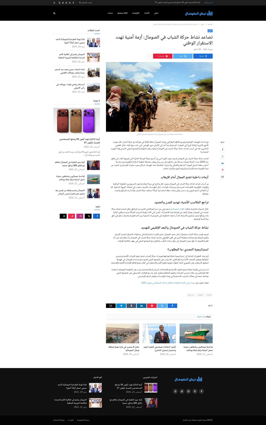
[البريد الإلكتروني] (222, 176)
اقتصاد (146, 13)
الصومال (200, 294)
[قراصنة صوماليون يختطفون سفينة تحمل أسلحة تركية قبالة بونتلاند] (196, 333)
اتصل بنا (71, 420)
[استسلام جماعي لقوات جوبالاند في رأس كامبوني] (93, 87)
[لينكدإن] (222, 163)
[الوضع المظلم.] (54, 3)
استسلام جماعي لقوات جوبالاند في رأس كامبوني (70, 86)
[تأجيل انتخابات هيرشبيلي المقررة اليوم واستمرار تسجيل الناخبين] (159, 333)
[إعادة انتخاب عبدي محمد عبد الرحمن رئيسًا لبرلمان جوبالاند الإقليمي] (93, 72)
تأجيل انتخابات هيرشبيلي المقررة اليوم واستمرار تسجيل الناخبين (160, 349)
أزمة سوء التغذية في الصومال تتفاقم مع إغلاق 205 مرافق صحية (70, 164)
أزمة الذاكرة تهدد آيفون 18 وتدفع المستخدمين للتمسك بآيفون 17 (177, 2)
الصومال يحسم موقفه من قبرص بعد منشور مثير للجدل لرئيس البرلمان (70, 192)
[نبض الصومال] (199, 13)
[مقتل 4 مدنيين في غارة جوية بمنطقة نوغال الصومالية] (122, 333)
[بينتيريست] (222, 169)
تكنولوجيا (136, 13)
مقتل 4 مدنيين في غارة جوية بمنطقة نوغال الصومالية (123, 349)
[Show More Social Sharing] (149, 56)
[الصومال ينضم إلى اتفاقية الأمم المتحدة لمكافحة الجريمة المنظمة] (93, 57)
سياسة (110, 13)
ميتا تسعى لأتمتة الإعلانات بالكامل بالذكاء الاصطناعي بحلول (170, 283)
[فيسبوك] (222, 149)
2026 (143, 283)
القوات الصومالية (177, 209)
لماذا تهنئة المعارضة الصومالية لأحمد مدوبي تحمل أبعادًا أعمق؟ (70, 41)
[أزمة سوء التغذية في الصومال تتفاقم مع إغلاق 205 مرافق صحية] (93, 165)
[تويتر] (222, 156)
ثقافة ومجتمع (122, 13)
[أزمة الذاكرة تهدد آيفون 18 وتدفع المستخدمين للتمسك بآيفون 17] (76, 121)
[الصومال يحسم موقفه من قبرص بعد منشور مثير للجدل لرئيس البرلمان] (93, 193)
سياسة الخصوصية (83, 420)
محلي (156, 13)
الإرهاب (208, 294)
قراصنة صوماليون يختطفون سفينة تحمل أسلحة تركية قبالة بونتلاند (198, 349)
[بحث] (54, 13)
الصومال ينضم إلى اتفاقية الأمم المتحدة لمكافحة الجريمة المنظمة (71, 56)
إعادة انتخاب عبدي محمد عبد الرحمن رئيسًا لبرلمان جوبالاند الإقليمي (70, 71)
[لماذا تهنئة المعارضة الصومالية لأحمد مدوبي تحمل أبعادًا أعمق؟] (93, 42)
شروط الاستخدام (59, 420)
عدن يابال (191, 294)
